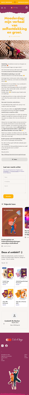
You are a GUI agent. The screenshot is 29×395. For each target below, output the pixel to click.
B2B (2, 359)
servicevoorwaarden (15, 171)
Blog (25, 356)
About (25, 354)
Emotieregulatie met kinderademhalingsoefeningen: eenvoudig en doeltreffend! (10, 241)
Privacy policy (4, 357)
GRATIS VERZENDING (6, 2)
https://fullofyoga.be (15, 325)
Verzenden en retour (5, 354)
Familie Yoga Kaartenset (6, 281)
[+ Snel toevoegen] (12, 277)
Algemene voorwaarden (6, 356)
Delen (15, 159)
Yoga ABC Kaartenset (5, 302)
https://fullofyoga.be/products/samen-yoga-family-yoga (13, 154)
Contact (3, 360)
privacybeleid (5, 171)
